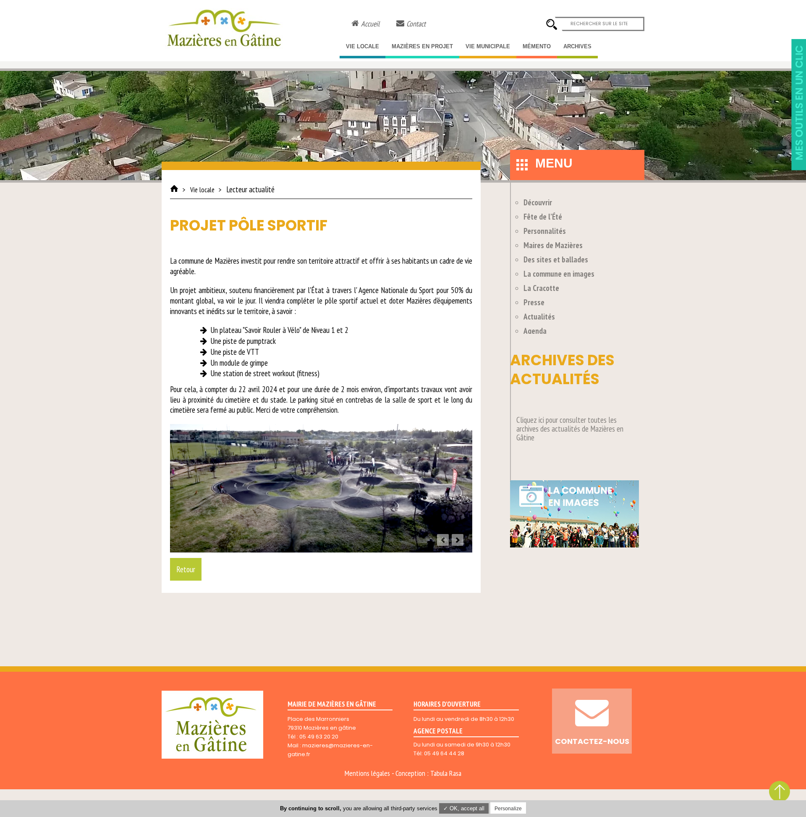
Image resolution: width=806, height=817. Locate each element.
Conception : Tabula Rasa (428, 773)
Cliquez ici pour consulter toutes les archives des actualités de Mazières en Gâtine (569, 429)
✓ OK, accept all (463, 808)
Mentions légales (367, 773)
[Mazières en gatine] (174, 188)
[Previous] (443, 540)
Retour (185, 569)
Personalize (508, 809)
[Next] (457, 540)
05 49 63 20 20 (318, 737)
